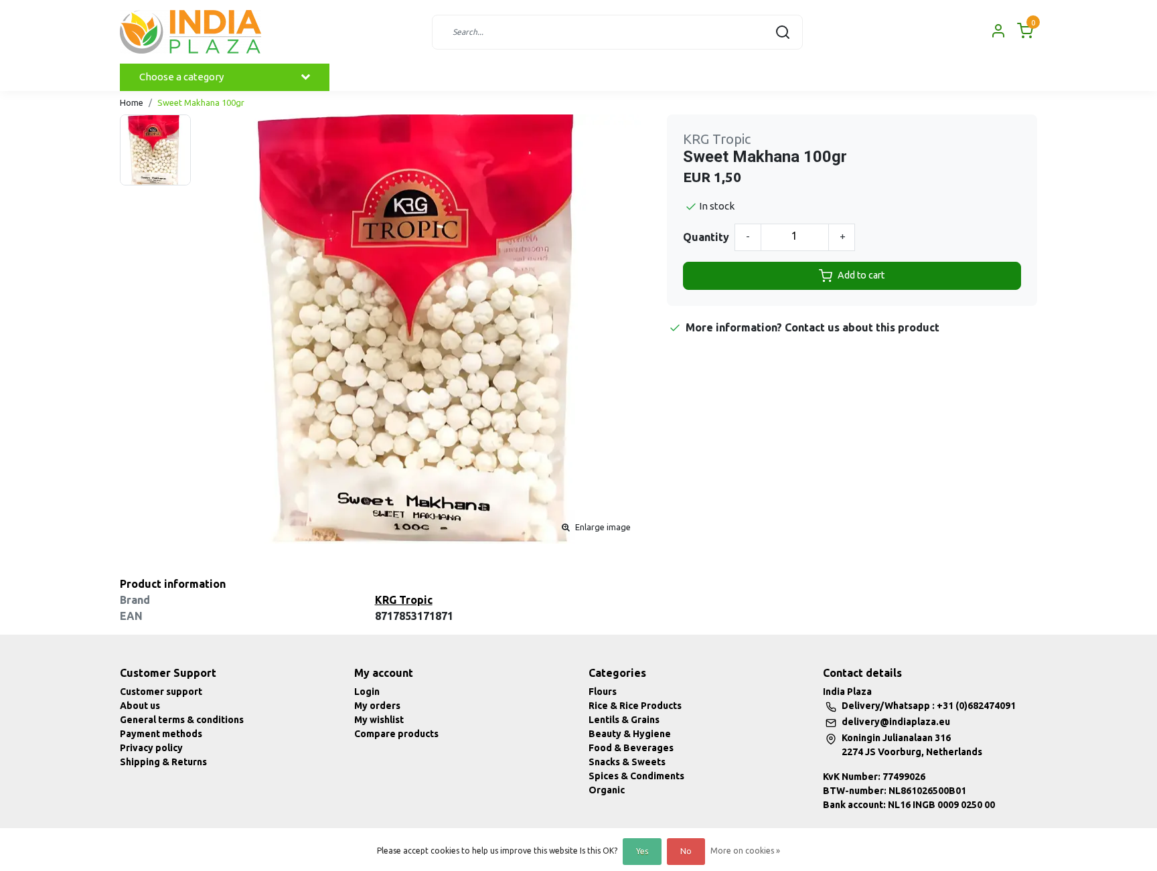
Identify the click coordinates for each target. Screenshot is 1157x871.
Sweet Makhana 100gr (200, 102)
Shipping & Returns (163, 762)
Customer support (161, 691)
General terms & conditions (182, 719)
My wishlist (379, 719)
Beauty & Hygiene (630, 733)
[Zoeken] (782, 32)
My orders (377, 705)
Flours (603, 691)
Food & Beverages (631, 747)
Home (131, 102)
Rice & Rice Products (635, 705)
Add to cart (861, 275)
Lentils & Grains (624, 719)
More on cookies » (745, 850)
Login (367, 691)
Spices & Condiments (636, 776)
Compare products (396, 733)
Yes (642, 851)
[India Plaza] (190, 32)
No (686, 851)
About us (140, 705)
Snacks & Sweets (627, 762)
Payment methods (161, 733)
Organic (607, 790)
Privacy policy (151, 747)
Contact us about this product (862, 327)
